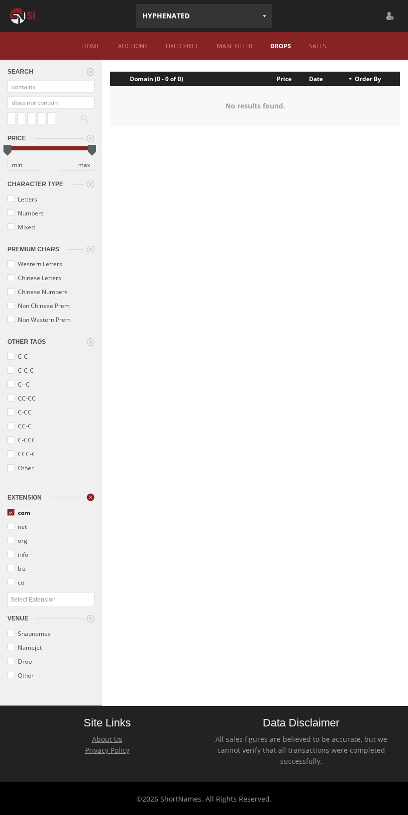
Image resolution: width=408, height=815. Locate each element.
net (21, 526)
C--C (23, 384)
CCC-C (26, 454)
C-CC (24, 412)
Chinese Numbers (42, 292)
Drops (280, 46)
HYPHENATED (166, 15)
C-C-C (25, 370)
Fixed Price (182, 46)
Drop (24, 661)
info (22, 554)
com (23, 512)
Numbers (30, 213)
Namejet (29, 647)
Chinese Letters (38, 278)
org (21, 540)
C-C (22, 356)
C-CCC (26, 440)
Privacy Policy (107, 750)
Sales (317, 46)
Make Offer (234, 46)
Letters (26, 199)
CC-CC (26, 398)
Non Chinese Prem (43, 305)
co (20, 582)
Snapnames (33, 633)
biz (21, 568)
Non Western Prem (43, 319)
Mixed (25, 227)
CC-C (24, 426)
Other (25, 468)
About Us (107, 739)
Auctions (133, 46)
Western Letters (39, 264)
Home (91, 46)
